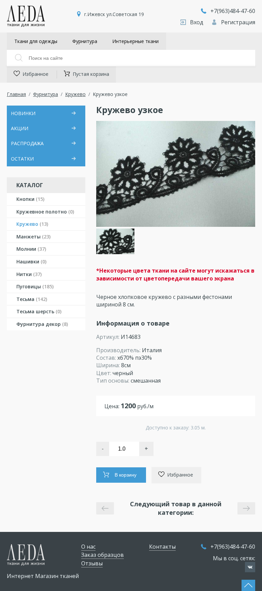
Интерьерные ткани (135, 41)
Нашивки (31, 261)
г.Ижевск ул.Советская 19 (114, 14)
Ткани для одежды (35, 41)
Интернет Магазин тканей (43, 576)
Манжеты (33, 236)
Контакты (162, 546)
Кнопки (30, 199)
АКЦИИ (19, 128)
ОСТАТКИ (22, 158)
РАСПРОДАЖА (27, 143)
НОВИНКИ (23, 113)
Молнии (31, 249)
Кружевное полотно (45, 211)
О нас (88, 546)
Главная (16, 94)
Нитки (29, 274)
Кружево (75, 94)
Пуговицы (35, 286)
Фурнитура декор (42, 324)
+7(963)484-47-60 (232, 11)
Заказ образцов (102, 555)
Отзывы (92, 563)
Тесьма (31, 299)
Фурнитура (84, 41)
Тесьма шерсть (38, 311)
